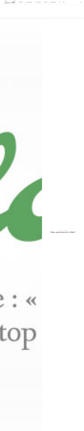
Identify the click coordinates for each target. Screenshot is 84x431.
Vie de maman (38, 2)
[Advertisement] (42, 11)
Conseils (45, 2)
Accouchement (29, 2)
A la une (60, 230)
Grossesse (21, 2)
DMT (64, 2)
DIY (59, 2)
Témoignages (53, 2)
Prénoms (65, 230)
